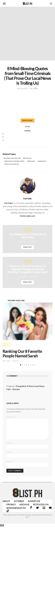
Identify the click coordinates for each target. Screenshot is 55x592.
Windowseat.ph (16, 508)
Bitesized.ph (41, 504)
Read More (27, 120)
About (6, 501)
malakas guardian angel (14, 161)
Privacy (11, 504)
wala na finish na (12, 164)
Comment (10, 417)
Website (9, 461)
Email (9, 452)
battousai (27, 158)
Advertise (34, 501)
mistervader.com (27, 216)
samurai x (42, 161)
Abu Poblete (32, 241)
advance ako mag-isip (12, 158)
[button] (20, 365)
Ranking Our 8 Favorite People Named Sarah (22, 353)
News (27, 229)
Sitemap (19, 501)
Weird (6, 345)
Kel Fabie (27, 198)
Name (9, 443)
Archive (24, 504)
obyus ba (31, 161)
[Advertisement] (27, 556)
